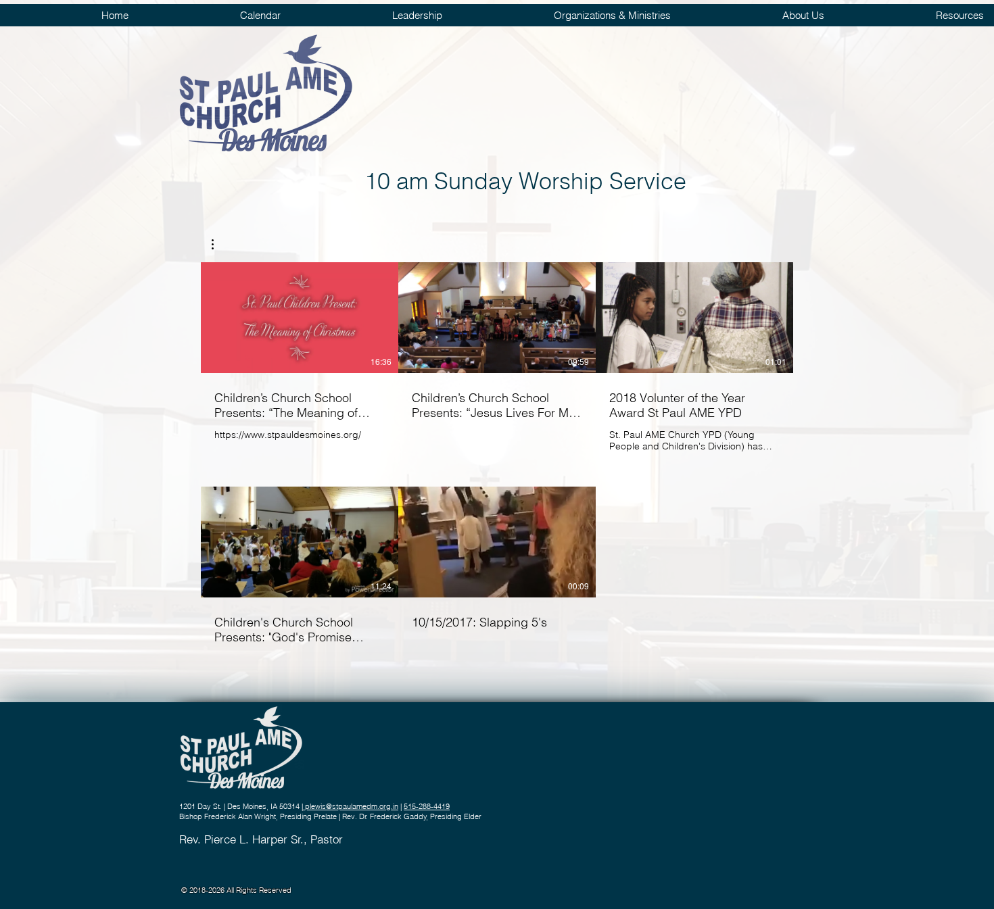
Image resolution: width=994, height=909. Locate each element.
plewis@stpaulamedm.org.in (350, 806)
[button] (219, 244)
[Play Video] (299, 317)
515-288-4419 (427, 806)
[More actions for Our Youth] (219, 244)
